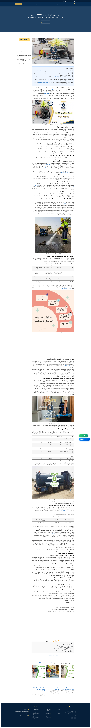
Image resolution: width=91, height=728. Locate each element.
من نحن (59, 710)
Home (62, 17)
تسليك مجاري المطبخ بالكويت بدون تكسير (24, 63)
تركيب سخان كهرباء (47, 717)
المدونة (59, 713)
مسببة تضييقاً (46, 93)
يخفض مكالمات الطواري (43, 82)
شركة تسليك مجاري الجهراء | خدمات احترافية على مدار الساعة (39, 689)
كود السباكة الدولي (51, 533)
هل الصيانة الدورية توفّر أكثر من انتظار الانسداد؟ (64, 649)
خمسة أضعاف (61, 135)
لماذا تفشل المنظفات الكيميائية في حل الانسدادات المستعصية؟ (62, 645)
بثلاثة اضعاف (38, 70)
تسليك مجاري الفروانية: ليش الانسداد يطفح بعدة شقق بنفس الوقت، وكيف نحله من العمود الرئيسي (24, 55)
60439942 (26, 709)
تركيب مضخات (47, 718)
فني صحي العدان (36, 718)
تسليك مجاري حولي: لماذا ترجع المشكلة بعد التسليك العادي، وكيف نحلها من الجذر (24, 51)
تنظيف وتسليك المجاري (37, 527)
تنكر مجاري (48, 714)
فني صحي (48, 709)
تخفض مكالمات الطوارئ (66, 510)
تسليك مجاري (48, 713)
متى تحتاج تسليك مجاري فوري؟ (67, 644)
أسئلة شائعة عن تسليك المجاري (67, 651)
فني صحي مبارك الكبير (35, 714)
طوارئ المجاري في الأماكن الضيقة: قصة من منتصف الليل (63, 648)
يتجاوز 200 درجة (65, 203)
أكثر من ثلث (43, 167)
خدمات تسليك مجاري (55, 17)
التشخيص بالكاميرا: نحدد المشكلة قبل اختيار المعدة (64, 646)
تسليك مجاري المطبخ (65, 172)
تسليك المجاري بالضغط (66, 288)
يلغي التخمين (38, 73)
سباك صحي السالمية (36, 710)
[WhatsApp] (72, 718)
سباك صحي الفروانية (36, 713)
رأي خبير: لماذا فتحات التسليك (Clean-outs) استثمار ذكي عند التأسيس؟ (61, 650)
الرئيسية (59, 709)
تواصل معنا (58, 714)
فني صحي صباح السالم (35, 717)
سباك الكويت (48, 710)
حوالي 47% (48, 164)
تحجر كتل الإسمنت (66, 365)
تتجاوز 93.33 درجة (55, 76)
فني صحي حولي (36, 709)
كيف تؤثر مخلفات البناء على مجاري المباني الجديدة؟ (64, 647)
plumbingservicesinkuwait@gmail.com (21, 711)
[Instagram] (75, 718)
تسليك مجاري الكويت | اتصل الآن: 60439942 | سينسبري (24, 47)
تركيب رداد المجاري (38, 561)
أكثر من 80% (52, 89)
